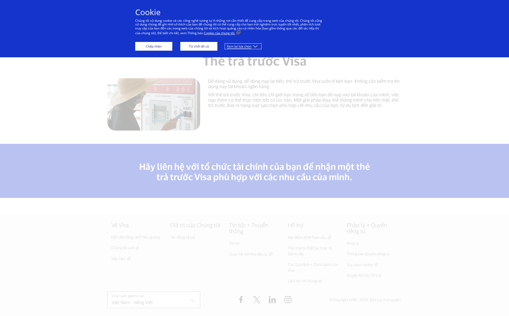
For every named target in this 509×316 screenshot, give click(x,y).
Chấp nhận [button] (154, 46)
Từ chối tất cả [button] (199, 46)
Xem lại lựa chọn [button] (239, 46)
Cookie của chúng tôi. (219, 33)
